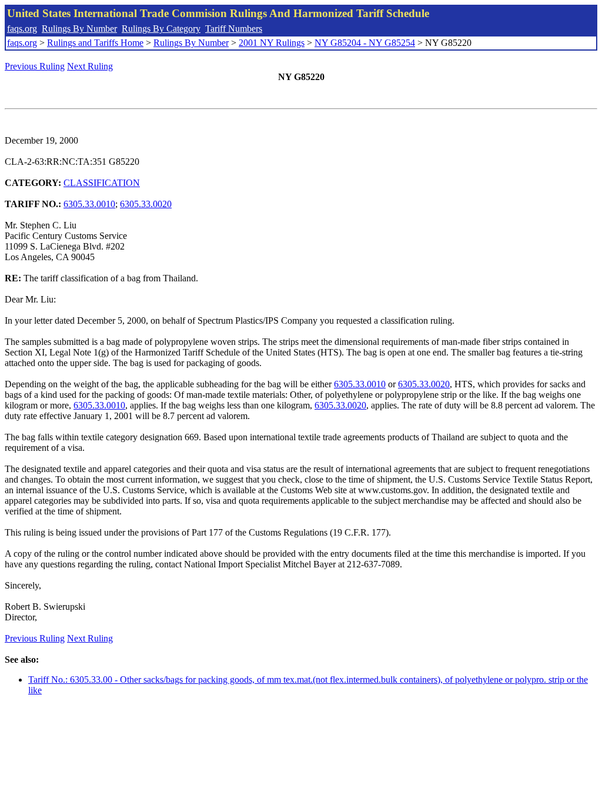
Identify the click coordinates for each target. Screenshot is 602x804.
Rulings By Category (161, 29)
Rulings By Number (79, 29)
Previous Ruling (35, 66)
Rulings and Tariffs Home (95, 43)
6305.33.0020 (146, 204)
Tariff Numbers (233, 29)
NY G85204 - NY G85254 (365, 43)
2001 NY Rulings (272, 43)
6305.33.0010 (89, 204)
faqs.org (22, 29)
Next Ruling (90, 66)
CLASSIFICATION (101, 183)
